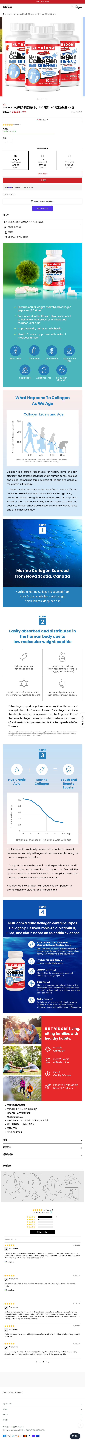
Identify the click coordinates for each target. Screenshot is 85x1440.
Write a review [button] (42, 1232)
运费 (12, 194)
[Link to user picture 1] (9, 1266)
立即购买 (42, 180)
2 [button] (39, 1362)
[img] (9, 1245)
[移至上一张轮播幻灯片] (75, 1380)
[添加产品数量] (5, 142)
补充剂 (9, 14)
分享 (7, 215)
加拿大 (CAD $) (17, 1427)
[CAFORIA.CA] (7, 7)
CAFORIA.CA (14, 1430)
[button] (8, 125)
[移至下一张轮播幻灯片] (80, 1380)
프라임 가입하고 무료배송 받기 (13, 1393)
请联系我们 (17, 227)
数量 (4, 138)
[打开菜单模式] (81, 7)
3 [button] (43, 1362)
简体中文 (5, 1427)
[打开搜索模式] (72, 7)
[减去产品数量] (11, 142)
